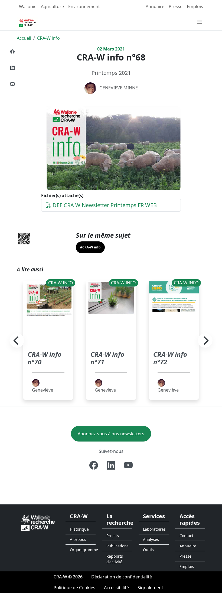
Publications (117, 545)
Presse (175, 6)
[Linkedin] (12, 68)
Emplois (195, 6)
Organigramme (83, 549)
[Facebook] (12, 52)
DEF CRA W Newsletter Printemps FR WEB (104, 205)
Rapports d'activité (114, 559)
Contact (186, 535)
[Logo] (38, 522)
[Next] (205, 340)
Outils (148, 549)
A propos (78, 539)
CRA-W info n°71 (107, 358)
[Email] (12, 84)
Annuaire (155, 6)
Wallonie (28, 6)
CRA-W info (48, 38)
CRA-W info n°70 (44, 358)
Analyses (151, 539)
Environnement (84, 6)
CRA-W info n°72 (170, 358)
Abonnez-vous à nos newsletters (111, 434)
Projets (112, 535)
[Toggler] (199, 22)
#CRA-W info (90, 247)
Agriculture (52, 6)
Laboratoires (154, 529)
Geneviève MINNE (118, 88)
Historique (79, 529)
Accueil (24, 38)
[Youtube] (128, 465)
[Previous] (16, 340)
